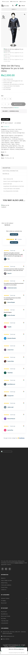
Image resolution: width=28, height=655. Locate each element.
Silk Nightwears (11, 147)
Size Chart (5, 119)
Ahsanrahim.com (20, 646)
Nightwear (17, 142)
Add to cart (19, 104)
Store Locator (6, 1)
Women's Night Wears (6, 132)
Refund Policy (4, 582)
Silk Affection (4, 147)
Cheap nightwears (14, 137)
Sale (23, 146)
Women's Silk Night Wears (18, 132)
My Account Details (5, 616)
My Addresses (4, 614)
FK (5, 152)
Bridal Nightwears (18, 135)
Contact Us (3, 589)
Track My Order (14, 1)
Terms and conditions (6, 585)
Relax (19, 146)
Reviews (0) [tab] (6, 174)
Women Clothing (5, 131)
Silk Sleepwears (19, 147)
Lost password (4, 623)
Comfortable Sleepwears (17, 139)
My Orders (3, 618)
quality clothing (4, 146)
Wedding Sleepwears (20, 149)
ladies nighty (22, 140)
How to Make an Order (6, 580)
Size (2, 95)
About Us (3, 578)
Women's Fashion (14, 131)
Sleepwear (12, 149)
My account (4, 603)
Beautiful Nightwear (9, 135)
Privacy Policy (4, 587)
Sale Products (18, 129)
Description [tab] (6, 168)
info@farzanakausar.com (8, 636)
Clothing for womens (6, 139)
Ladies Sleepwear (5, 142)
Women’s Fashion (5, 598)
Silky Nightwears (5, 149)
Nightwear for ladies (6, 144)
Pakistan (17, 144)
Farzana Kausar (11, 129)
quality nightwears (13, 146)
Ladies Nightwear (5, 140)
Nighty (13, 144)
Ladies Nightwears (14, 140)
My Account (23, 1)
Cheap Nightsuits (5, 137)
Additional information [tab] (10, 171)
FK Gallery (3, 600)
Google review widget (10, 438)
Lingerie (12, 142)
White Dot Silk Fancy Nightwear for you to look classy (16, 649)
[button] (13, 9)
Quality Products (19, 562)
